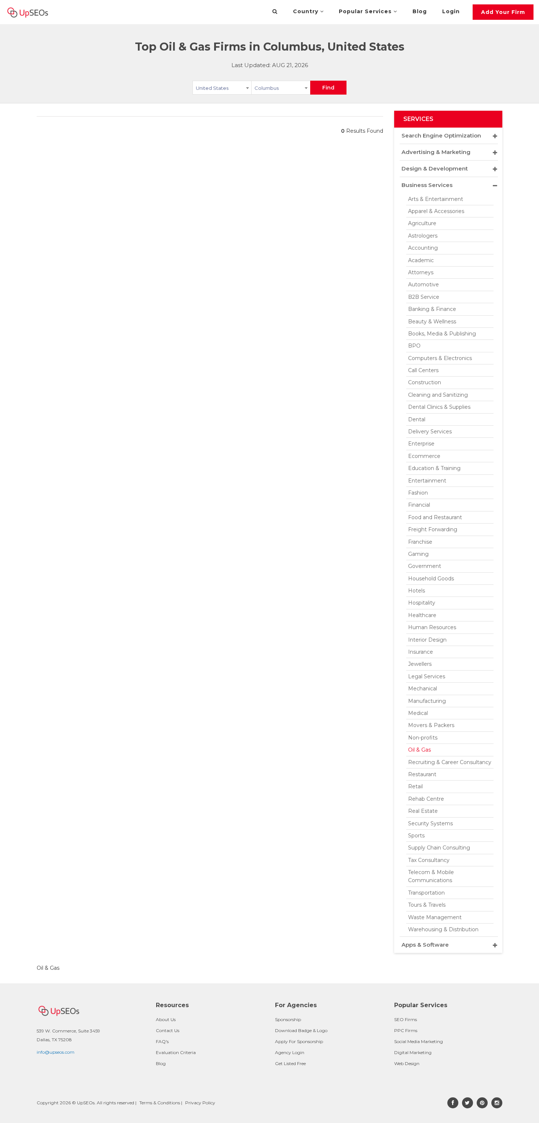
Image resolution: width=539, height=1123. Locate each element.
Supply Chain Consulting (439, 847)
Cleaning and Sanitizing (438, 395)
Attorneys (420, 272)
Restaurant (422, 774)
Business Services (427, 184)
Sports (416, 835)
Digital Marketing (413, 1052)
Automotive (423, 284)
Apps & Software (425, 944)
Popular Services (366, 11)
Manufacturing (427, 701)
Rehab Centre (426, 799)
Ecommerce (424, 456)
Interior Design (427, 639)
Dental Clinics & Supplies (439, 407)
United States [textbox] (212, 88)
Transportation (426, 892)
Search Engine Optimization (441, 135)
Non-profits (422, 737)
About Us (166, 1019)
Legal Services (426, 676)
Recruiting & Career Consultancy (449, 762)
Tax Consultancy (429, 860)
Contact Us (167, 1030)
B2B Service (423, 297)
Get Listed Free (290, 1063)
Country (306, 11)
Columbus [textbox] (266, 88)
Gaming (418, 554)
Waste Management (435, 917)
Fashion (418, 492)
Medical (418, 713)
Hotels (416, 590)
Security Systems (430, 823)
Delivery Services (430, 431)
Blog (419, 11)
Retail (415, 786)
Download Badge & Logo (301, 1030)
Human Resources (432, 627)
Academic (421, 260)
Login (451, 11)
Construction (424, 382)
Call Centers (423, 370)
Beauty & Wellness (432, 321)
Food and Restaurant (435, 517)
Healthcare (422, 615)
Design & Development (435, 168)
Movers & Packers (431, 725)
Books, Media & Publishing (442, 333)
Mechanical (422, 688)
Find (328, 87)
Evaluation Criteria (176, 1052)
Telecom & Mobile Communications (431, 876)
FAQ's (162, 1041)
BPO (414, 345)
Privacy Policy (200, 1102)
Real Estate (423, 811)
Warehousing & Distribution (443, 929)
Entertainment (427, 480)
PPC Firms (405, 1030)
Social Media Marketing (418, 1041)
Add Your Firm (503, 12)
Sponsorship (288, 1019)
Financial (419, 505)
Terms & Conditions (159, 1102)
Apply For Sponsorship (299, 1041)
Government (424, 566)
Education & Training (434, 468)
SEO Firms (405, 1019)
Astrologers (422, 235)
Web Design (406, 1063)
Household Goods (431, 578)
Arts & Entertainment (435, 199)
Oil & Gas (419, 749)
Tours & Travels (426, 905)
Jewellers (420, 664)
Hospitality (421, 602)
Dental (416, 419)
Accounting (423, 248)
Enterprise (421, 443)
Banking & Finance (432, 309)
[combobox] (222, 89)
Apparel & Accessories (436, 211)
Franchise (420, 542)
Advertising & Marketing (436, 151)
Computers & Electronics (440, 358)
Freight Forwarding (432, 529)
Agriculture (422, 223)
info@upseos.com (55, 1052)
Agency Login (289, 1052)
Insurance (420, 652)
